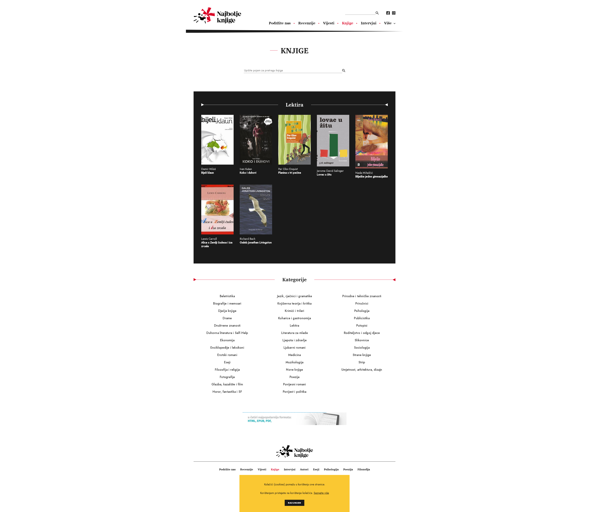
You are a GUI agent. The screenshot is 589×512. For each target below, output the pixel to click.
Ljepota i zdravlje (294, 340)
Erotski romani (227, 355)
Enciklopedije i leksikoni (227, 348)
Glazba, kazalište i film (227, 384)
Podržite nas (280, 23)
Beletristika (227, 296)
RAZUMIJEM (294, 502)
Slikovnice (362, 340)
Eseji (227, 362)
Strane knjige (362, 355)
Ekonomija (227, 340)
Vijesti (328, 23)
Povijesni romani (294, 384)
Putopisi (362, 326)
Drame (227, 318)
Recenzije (306, 23)
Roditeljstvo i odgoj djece (362, 333)
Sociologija (362, 348)
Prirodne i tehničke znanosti (361, 296)
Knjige (347, 23)
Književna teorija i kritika (294, 303)
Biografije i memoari (227, 303)
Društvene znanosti (227, 326)
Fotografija (227, 377)
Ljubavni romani (294, 348)
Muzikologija (294, 362)
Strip (361, 362)
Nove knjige (294, 370)
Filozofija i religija (227, 370)
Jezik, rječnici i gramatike (294, 296)
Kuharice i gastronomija (294, 318)
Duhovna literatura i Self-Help (227, 333)
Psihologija (361, 311)
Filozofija (364, 469)
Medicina (294, 355)
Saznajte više (321, 493)
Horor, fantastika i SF (227, 392)
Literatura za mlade (294, 333)
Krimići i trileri (294, 311)
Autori (304, 469)
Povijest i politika (294, 392)
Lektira (294, 326)
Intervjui (368, 23)
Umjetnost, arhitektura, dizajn (361, 370)
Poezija (294, 377)
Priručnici (361, 303)
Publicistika (362, 318)
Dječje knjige (227, 311)
